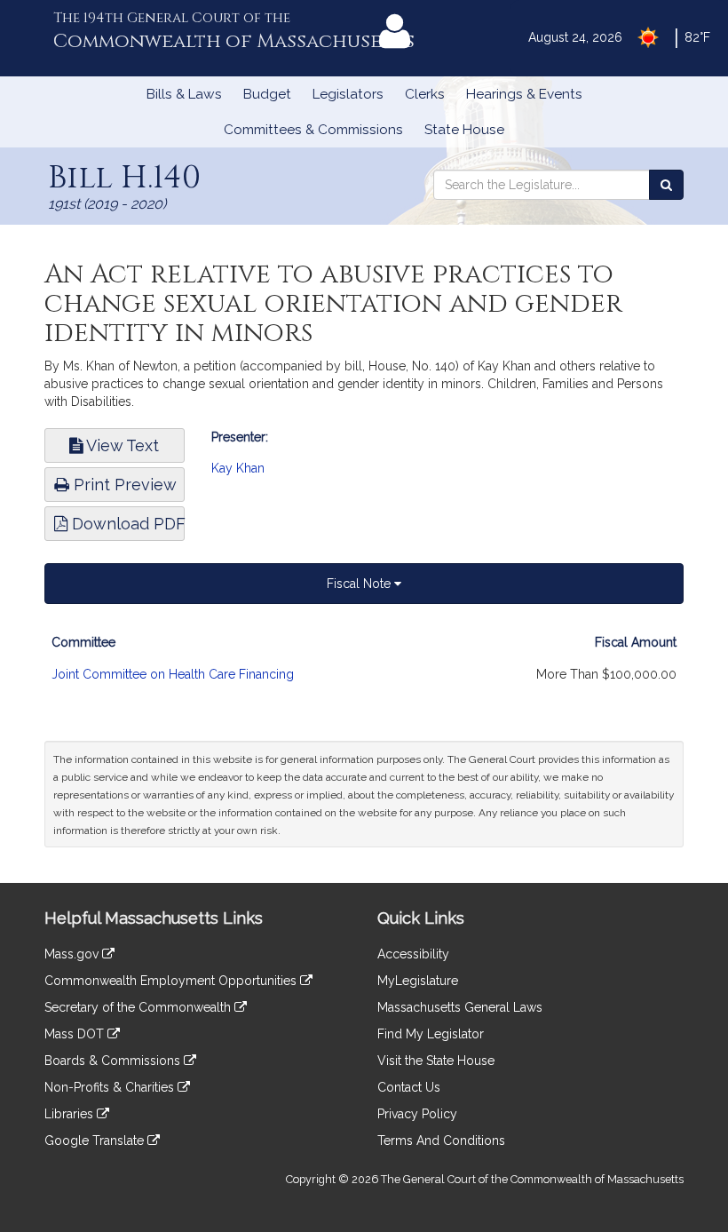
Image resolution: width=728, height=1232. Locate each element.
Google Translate (95, 1140)
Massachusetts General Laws (459, 1007)
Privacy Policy (417, 1114)
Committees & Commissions (313, 130)
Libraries (70, 1114)
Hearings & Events (524, 94)
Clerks (425, 94)
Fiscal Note (360, 583)
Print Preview (123, 484)
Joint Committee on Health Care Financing (172, 674)
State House (464, 130)
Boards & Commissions (114, 1060)
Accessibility (413, 954)
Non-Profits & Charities (111, 1087)
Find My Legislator (430, 1034)
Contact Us (408, 1087)
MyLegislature (417, 981)
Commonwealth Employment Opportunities (172, 981)
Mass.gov (73, 954)
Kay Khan (238, 468)
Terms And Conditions (441, 1140)
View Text (121, 445)
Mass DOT (75, 1034)
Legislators (348, 94)
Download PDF (126, 523)
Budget (267, 94)
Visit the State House (436, 1060)
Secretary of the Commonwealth (139, 1007)
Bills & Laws (184, 94)
